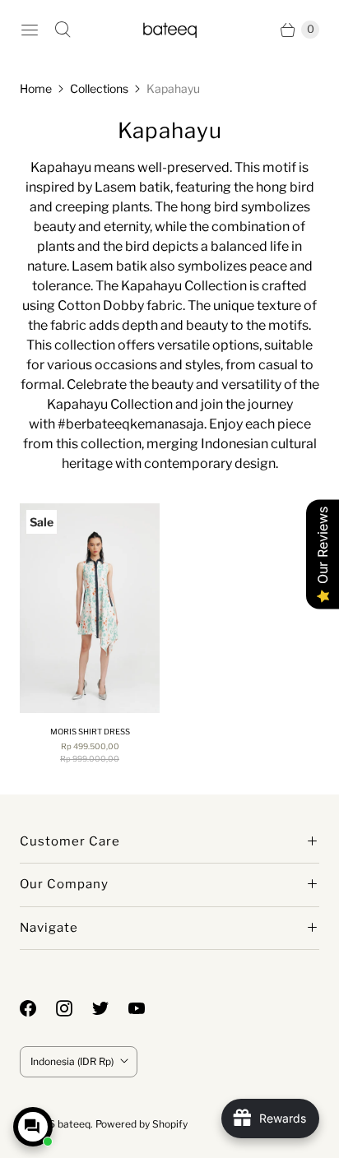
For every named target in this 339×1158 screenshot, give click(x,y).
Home (36, 88)
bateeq (74, 1124)
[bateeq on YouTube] (146, 1008)
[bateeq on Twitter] (110, 1008)
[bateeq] (170, 29)
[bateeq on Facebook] (38, 1008)
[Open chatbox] (33, 1126)
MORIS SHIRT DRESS (90, 731)
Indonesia (72, 1061)
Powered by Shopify (141, 1124)
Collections (99, 88)
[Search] (62, 29)
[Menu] (29, 29)
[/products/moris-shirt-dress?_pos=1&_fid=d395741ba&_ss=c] (90, 608)
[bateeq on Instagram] (74, 1008)
